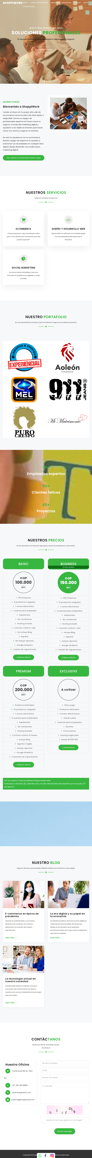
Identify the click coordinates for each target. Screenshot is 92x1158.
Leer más (9, 937)
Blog (86, 3)
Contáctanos (29, 6)
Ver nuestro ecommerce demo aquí (23, 157)
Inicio (25, 3)
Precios (77, 3)
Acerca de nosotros (39, 3)
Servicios (55, 3)
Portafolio (66, 3)
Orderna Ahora (24, 657)
